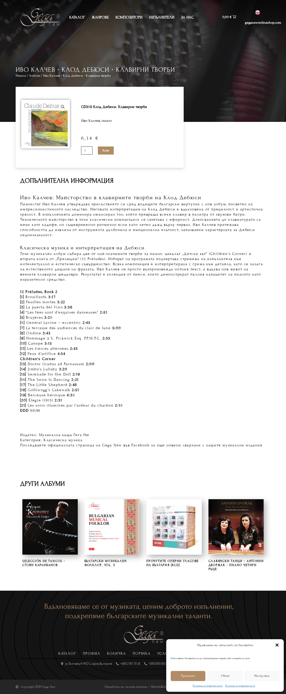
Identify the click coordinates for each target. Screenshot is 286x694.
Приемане (188, 676)
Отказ (225, 676)
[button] (277, 645)
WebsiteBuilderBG (162, 687)
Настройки (261, 676)
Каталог (77, 17)
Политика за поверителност (208, 685)
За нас (187, 17)
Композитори (129, 17)
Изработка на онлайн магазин (126, 687)
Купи (106, 150)
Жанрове (100, 17)
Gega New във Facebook (126, 445)
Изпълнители (161, 17)
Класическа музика (63, 440)
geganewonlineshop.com (263, 23)
